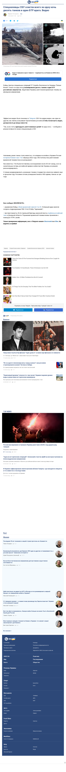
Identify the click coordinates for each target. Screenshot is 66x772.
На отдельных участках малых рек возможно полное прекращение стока (22, 379)
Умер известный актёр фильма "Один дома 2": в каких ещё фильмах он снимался (31, 353)
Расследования (38, 659)
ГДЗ (5, 695)
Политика (36, 656)
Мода (34, 749)
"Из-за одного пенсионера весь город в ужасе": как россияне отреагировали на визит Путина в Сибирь (24, 364)
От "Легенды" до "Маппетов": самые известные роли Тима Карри (20, 355)
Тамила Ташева (7, 615)
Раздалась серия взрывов (10, 449)
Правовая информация (9, 645)
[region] (33, 105)
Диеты (5, 723)
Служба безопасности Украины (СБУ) (35, 248)
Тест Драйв (6, 710)
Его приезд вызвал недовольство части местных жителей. (19, 367)
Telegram (32, 118)
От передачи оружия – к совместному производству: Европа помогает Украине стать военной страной (28, 602)
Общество (36, 662)
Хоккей (5, 685)
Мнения (6, 537)
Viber (56, 221)
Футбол (5, 683)
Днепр (34, 673)
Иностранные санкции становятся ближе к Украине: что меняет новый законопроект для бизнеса (25, 622)
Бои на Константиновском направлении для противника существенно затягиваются (25, 561)
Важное (6, 319)
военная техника (50, 248)
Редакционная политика (9, 251)
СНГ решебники (7, 703)
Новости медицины (8, 739)
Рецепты (6, 721)
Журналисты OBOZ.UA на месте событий (43, 650)
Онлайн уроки (7, 698)
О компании (6, 642)
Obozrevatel (48, 221)
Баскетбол (35, 683)
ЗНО (5, 700)
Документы (36, 647)
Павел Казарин (7, 543)
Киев (5, 670)
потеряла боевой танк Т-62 (13, 158)
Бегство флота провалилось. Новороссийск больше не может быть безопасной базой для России (28, 612)
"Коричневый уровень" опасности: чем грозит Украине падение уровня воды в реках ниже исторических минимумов (27, 376)
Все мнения (6, 631)
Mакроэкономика (37, 731)
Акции (5, 713)
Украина (6, 248)
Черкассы (6, 675)
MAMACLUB (36, 739)
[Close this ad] (65, 763)
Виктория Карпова (8, 625)
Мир (5, 659)
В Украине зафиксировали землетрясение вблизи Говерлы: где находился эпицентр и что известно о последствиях (32, 470)
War (21, 13)
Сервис (35, 713)
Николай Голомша (8, 605)
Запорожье (6, 673)
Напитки (35, 721)
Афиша (5, 746)
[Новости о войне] (6, 316)
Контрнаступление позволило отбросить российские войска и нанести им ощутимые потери (28, 461)
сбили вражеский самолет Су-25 (29, 207)
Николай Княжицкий (9, 595)
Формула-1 (6, 688)
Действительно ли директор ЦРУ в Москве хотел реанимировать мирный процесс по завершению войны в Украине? (26, 592)
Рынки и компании (8, 731)
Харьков (35, 670)
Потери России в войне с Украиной (17, 248)
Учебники (35, 695)
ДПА (34, 698)
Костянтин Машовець (9, 565)
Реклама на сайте (8, 647)
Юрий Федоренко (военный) (11, 555)
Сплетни (35, 746)
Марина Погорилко (13, 14)
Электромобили (37, 710)
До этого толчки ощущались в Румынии (14, 473)
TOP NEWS (7, 411)
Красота (6, 749)
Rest (5, 533)
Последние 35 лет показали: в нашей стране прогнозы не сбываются (25, 541)
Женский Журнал (8, 751)
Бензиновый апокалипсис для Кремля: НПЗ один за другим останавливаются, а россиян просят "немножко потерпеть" (28, 552)
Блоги (5, 662)
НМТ (34, 700)
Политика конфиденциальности (41, 645)
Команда (35, 642)
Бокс (34, 685)
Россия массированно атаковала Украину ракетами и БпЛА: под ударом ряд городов (30, 446)
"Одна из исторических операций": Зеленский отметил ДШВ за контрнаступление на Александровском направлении (33, 458)
